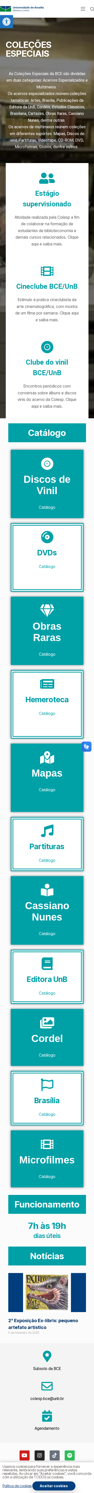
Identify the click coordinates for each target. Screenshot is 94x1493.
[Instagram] (40, 1455)
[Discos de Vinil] (47, 463)
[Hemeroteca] (47, 684)
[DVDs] (47, 537)
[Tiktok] (55, 1455)
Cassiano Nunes (47, 911)
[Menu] (83, 9)
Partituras (47, 846)
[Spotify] (70, 1455)
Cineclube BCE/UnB (47, 286)
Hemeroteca (47, 699)
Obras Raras (47, 632)
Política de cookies (17, 1486)
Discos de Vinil (47, 485)
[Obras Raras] (47, 610)
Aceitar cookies (54, 1486)
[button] (6, 21)
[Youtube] (25, 1455)
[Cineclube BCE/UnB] (47, 271)
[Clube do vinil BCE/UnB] (47, 347)
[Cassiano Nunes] (47, 890)
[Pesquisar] (92, 9)
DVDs (47, 552)
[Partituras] (47, 830)
